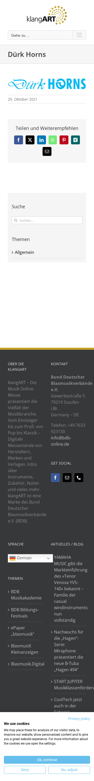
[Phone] (78, 477)
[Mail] (67, 477)
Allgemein (24, 252)
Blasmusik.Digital (25, 664)
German (24, 558)
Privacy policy (79, 719)
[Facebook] (55, 477)
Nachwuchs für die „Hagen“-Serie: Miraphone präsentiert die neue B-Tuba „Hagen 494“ (69, 651)
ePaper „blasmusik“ (22, 631)
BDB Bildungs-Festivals (25, 613)
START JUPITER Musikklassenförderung (69, 685)
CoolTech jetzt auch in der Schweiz (68, 706)
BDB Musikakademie (25, 595)
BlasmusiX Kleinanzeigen (24, 649)
